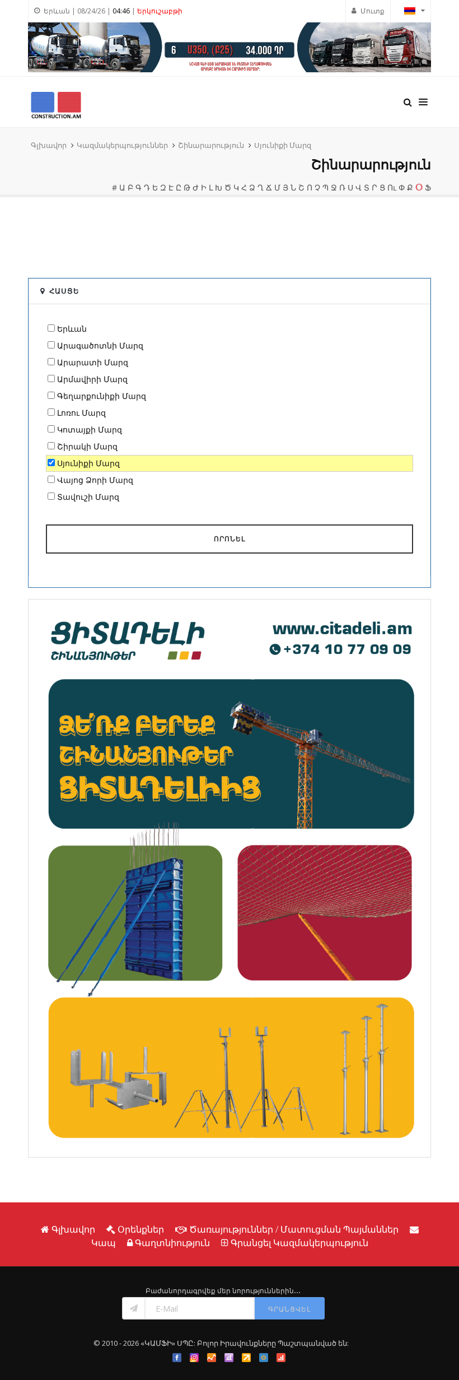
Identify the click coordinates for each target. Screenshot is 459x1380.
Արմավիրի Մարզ (92, 379)
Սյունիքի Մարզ (282, 145)
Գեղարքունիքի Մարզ (101, 396)
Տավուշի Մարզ (88, 496)
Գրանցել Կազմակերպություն (299, 1243)
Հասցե (64, 291)
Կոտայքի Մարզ (89, 429)
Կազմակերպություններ (122, 145)
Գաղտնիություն (172, 1243)
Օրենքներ (141, 1229)
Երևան (72, 328)
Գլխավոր (49, 145)
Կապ (103, 1243)
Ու (391, 187)
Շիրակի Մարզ (87, 446)
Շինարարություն (211, 145)
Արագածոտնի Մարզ (100, 345)
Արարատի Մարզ (92, 362)
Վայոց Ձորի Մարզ (95, 480)
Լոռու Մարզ (81, 412)
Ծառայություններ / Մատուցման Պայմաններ (294, 1229)
